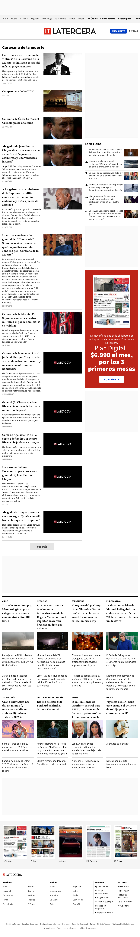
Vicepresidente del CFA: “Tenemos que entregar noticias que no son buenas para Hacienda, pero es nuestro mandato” (51, 662)
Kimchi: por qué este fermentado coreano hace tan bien (121, 764)
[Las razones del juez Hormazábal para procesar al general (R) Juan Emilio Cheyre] (62, 477)
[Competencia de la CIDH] (62, 101)
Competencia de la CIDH (18, 91)
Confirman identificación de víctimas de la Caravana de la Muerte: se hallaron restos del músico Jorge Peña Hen (21, 61)
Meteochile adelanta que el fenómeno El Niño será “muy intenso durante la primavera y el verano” (105, 164)
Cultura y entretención (50, 697)
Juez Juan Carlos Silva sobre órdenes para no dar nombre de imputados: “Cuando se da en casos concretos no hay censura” (106, 214)
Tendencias (78, 601)
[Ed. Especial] (98, 858)
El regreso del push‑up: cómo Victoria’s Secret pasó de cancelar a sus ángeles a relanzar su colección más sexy (86, 613)
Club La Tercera (107, 18)
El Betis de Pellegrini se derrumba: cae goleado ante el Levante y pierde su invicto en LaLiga (121, 660)
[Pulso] (43, 858)
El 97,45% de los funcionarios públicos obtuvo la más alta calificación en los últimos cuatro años (104, 200)
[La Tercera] (15, 858)
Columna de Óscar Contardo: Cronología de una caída (20, 121)
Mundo (72, 18)
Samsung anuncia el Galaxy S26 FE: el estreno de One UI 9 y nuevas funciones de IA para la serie (17, 765)
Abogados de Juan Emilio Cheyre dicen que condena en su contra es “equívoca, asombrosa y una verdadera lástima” (21, 154)
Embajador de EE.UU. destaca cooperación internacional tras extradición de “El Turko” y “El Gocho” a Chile (18, 660)
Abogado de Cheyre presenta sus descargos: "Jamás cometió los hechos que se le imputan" (21, 516)
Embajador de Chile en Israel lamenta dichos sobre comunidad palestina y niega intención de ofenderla (105, 152)
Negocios (35, 18)
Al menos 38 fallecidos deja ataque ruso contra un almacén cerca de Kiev (86, 764)
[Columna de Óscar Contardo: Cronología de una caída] (62, 128)
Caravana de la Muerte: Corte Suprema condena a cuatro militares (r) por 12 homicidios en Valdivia (21, 320)
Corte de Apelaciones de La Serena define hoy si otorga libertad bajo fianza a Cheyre (20, 439)
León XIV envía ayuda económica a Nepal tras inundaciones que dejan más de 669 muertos (86, 748)
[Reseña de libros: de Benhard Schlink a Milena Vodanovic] (52, 729)
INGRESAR (133, 31)
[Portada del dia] (111, 326)
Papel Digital (124, 18)
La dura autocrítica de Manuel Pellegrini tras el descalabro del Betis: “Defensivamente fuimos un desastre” (122, 613)
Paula (109, 697)
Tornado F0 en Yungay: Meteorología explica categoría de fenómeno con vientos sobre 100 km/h (17, 613)
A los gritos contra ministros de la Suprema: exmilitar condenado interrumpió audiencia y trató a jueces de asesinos (20, 197)
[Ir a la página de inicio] (70, 31)
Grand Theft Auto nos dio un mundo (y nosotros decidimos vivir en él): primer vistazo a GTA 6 (16, 710)
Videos (81, 18)
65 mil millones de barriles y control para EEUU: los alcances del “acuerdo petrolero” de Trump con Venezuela (86, 710)
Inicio (5, 18)
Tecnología (47, 18)
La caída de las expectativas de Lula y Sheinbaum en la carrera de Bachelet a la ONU (105, 176)
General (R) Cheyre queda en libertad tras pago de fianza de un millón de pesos (21, 406)
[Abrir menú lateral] (4, 31)
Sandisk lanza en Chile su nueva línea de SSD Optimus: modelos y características (17, 747)
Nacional (24, 18)
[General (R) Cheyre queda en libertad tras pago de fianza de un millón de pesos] (62, 411)
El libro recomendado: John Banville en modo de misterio (52, 762)
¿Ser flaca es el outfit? (117, 743)
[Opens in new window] (71, 858)
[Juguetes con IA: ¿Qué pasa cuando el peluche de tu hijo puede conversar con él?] (122, 729)
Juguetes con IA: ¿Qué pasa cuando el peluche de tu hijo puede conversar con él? (121, 708)
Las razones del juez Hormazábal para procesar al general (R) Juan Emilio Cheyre (20, 473)
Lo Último (93, 18)
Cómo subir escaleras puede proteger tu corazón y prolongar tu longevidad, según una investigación (106, 187)
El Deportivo (60, 18)
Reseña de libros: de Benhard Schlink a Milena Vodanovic (49, 706)
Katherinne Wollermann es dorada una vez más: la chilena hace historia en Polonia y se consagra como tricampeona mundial (120, 682)
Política (14, 18)
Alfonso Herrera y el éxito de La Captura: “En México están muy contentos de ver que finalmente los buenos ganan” (52, 748)
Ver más (42, 547)
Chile (5, 601)
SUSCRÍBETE (111, 379)
